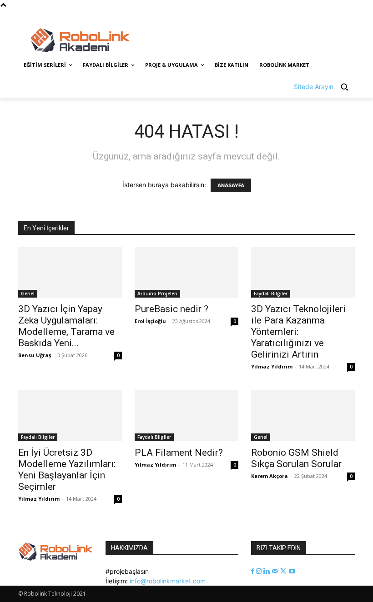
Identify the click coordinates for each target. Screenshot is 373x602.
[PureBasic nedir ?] (186, 272)
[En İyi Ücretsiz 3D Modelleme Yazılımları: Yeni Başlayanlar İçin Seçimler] (70, 415)
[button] (324, 87)
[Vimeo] (337, 16)
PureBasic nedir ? (171, 308)
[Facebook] (299, 16)
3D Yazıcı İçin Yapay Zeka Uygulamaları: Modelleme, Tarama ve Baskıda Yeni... (66, 325)
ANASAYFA (230, 185)
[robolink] (80, 40)
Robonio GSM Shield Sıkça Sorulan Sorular (296, 458)
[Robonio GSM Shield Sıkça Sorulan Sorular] (303, 415)
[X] (324, 16)
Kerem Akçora (269, 476)
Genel (28, 293)
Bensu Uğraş (34, 355)
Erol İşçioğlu (150, 321)
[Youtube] (349, 16)
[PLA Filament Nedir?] (186, 415)
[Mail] (275, 571)
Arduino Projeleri (157, 293)
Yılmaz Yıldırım (271, 366)
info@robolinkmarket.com (168, 581)
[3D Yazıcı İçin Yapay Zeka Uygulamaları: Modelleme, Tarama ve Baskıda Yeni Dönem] (70, 272)
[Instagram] (312, 16)
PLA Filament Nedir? (179, 452)
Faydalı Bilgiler (270, 293)
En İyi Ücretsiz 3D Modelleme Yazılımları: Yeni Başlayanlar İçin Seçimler (67, 469)
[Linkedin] (267, 571)
